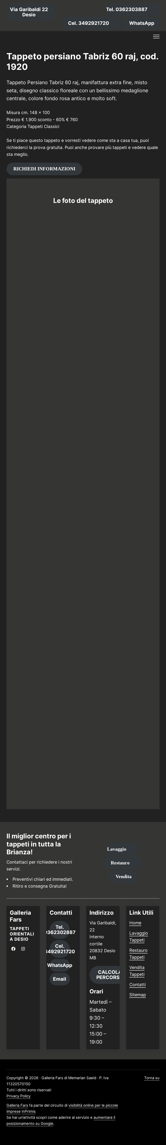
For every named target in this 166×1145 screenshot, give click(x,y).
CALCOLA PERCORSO (109, 974)
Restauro (120, 862)
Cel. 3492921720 (88, 23)
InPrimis (29, 1111)
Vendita (124, 876)
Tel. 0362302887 (60, 929)
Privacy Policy (18, 1096)
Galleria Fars (17, 1105)
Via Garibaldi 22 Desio (29, 12)
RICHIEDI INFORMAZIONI (44, 168)
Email (59, 979)
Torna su (152, 1078)
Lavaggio (116, 849)
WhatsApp (141, 23)
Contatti (137, 984)
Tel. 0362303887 (126, 9)
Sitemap (137, 994)
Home (135, 922)
